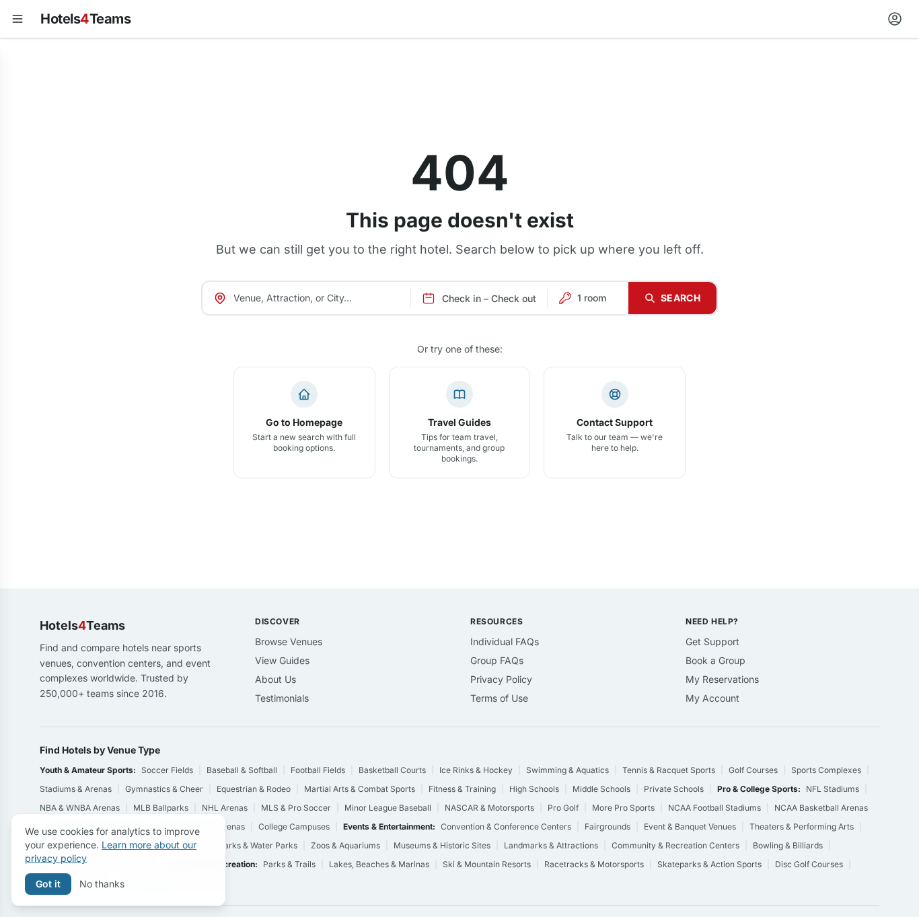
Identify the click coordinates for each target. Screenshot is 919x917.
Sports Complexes (826, 770)
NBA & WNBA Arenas (80, 808)
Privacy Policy (501, 679)
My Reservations (722, 679)
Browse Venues (288, 641)
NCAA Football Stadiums (714, 808)
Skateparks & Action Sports (709, 864)
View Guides (282, 660)
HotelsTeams (85, 19)
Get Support (712, 641)
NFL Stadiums (832, 789)
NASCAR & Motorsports (489, 808)
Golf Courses (753, 770)
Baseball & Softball (242, 770)
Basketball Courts (392, 770)
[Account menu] (894, 18)
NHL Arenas (225, 808)
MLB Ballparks (160, 808)
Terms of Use (499, 698)
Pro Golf (563, 808)
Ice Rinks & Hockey (476, 770)
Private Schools (674, 789)
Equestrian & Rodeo (254, 789)
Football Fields (318, 770)
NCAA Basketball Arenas (821, 808)
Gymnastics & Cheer (164, 789)
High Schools (534, 789)
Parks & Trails (289, 864)
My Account (712, 698)
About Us (275, 679)
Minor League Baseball (387, 808)
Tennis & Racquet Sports (668, 770)
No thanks (101, 883)
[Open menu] (17, 19)
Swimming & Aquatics (567, 770)
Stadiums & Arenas (76, 789)
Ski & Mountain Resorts (487, 864)
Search (680, 297)
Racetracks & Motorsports (594, 864)
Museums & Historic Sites (442, 845)
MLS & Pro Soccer (296, 808)
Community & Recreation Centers (675, 845)
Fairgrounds (607, 826)
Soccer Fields (167, 770)
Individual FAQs (504, 641)
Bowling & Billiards (788, 845)
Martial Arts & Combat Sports (359, 789)
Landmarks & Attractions (551, 845)
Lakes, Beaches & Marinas (379, 864)
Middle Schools (601, 789)
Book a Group (715, 660)
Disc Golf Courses (809, 864)
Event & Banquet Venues (690, 826)
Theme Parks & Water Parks (243, 845)
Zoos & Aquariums (345, 845)
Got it (48, 883)
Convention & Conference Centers (506, 826)
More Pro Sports (623, 808)
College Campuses (294, 826)
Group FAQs (496, 660)
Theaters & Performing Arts (801, 826)
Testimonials (282, 698)
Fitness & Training (462, 789)
